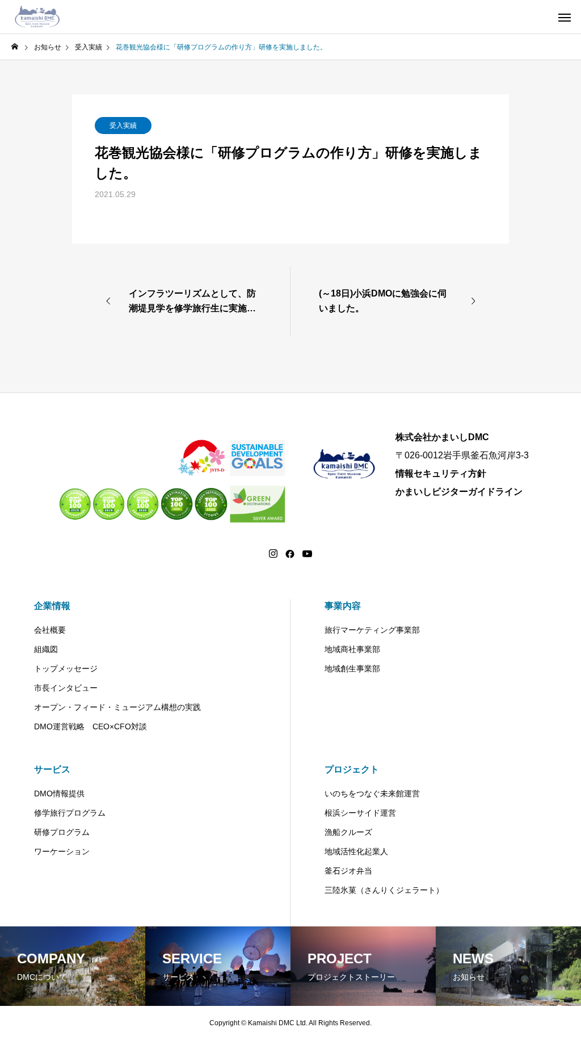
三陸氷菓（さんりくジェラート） (384, 890)
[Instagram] (273, 553)
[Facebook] (289, 553)
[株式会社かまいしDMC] (38, 17)
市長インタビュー (66, 687)
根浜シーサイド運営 (360, 812)
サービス (52, 769)
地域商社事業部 (352, 649)
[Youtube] (307, 553)
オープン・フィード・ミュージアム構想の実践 (117, 707)
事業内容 (343, 606)
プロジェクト (352, 769)
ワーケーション (62, 851)
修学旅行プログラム (70, 812)
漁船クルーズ (348, 832)
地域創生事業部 (352, 668)
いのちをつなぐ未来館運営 (372, 793)
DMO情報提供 (59, 793)
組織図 (46, 649)
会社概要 (50, 629)
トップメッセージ (66, 668)
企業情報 (52, 606)
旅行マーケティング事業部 (372, 629)
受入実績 (123, 126)
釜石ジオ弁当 (348, 870)
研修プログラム (62, 832)
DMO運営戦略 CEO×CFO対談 (90, 726)
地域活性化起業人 (356, 851)
